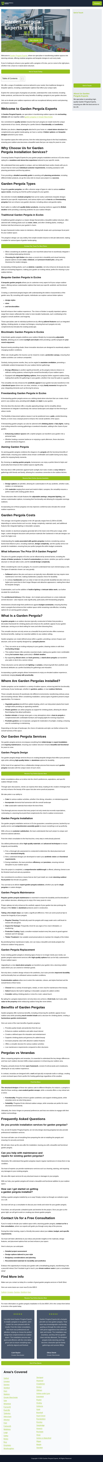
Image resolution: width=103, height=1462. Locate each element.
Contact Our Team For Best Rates (35, 246)
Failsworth (7, 1426)
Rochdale (39, 1432)
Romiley (39, 1422)
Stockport (39, 1377)
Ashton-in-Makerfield (43, 1438)
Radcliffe (7, 1410)
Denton (39, 1387)
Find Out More (36, 1082)
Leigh (6, 1432)
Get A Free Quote (35, 1363)
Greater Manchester (11, 1397)
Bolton (6, 1439)
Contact (97, 3)
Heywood (39, 1381)
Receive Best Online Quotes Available (35, 478)
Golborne (39, 1406)
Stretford (24, 1292)
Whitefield (7, 1404)
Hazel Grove (40, 1416)
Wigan (38, 1441)
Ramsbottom (40, 1419)
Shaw (38, 1435)
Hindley (39, 1403)
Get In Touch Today (35, 71)
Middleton (7, 1429)
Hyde (38, 1409)
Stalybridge (40, 1425)
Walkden (7, 1394)
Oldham (39, 1390)
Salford (3, 1292)
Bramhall (39, 1412)
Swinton (17, 1292)
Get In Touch (87, 85)
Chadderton (40, 1384)
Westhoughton (9, 1448)
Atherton (7, 1420)
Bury (5, 1442)
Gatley (6, 1436)
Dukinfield (40, 1396)
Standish (39, 1448)
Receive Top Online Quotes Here (35, 773)
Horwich (39, 1428)
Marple (38, 1444)
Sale (5, 1400)
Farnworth (7, 1407)
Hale (5, 1423)
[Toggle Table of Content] (21, 78)
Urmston (10, 1292)
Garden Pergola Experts (18, 55)
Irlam (29, 1292)
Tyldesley (7, 1413)
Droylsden (7, 1445)
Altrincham (7, 1416)
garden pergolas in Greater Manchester (39, 117)
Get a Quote (34, 40)
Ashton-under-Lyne (43, 1393)
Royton (39, 1400)
